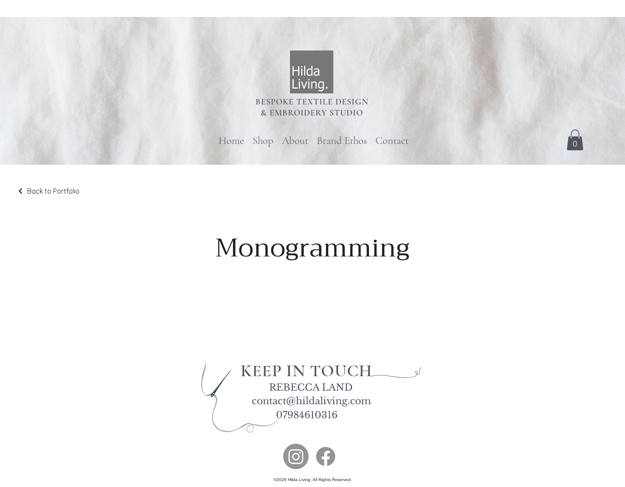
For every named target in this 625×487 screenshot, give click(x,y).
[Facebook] (325, 456)
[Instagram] (296, 456)
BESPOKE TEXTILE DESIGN (312, 102)
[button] (575, 139)
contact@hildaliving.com (311, 401)
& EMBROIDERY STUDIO (312, 113)
